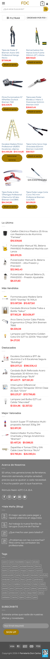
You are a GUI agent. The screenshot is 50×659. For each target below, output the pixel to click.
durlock (34, 575)
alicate (35, 562)
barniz (38, 566)
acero (4, 562)
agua (28, 562)
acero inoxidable (17, 562)
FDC (25, 3)
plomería (42, 588)
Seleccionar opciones (12, 158)
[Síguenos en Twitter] (14, 497)
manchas (26, 584)
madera (16, 584)
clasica (31, 571)
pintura (19, 588)
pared (5, 588)
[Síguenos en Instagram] (9, 497)
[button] (3, 3)
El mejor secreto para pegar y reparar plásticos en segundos (25, 516)
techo (14, 597)
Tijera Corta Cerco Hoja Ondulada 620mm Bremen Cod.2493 (36, 146)
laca (4, 584)
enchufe (43, 575)
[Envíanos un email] (19, 497)
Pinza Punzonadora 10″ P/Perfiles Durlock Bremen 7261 (12, 99)
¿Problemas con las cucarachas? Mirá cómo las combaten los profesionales (27, 543)
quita (23, 593)
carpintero (13, 571)
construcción (7, 575)
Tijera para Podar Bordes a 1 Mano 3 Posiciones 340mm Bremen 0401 (35, 101)
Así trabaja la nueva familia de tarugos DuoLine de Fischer (25, 525)
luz (9, 584)
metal (42, 584)
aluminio (6, 566)
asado (15, 566)
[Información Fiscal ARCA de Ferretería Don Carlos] (45, 653)
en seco (15, 579)
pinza (26, 588)
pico (11, 588)
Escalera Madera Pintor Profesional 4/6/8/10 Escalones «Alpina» (12, 146)
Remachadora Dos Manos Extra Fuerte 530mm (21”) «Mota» (35, 52)
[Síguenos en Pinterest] (24, 497)
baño (4, 571)
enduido (6, 579)
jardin (29, 579)
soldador (6, 597)
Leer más (31, 207)
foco (22, 579)
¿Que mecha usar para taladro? (26, 532)
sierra (41, 593)
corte (18, 575)
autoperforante (26, 566)
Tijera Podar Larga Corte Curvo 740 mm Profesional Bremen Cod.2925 (37, 196)
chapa (23, 571)
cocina (39, 571)
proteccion (13, 593)
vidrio (28, 597)
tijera (21, 597)
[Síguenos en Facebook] (4, 497)
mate (35, 584)
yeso (35, 597)
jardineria (38, 579)
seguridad (32, 593)
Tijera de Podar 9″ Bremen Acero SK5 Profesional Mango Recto (10, 54)
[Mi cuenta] (47, 3)
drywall (26, 575)
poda (4, 593)
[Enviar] (46, 9)
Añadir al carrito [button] (10, 65)
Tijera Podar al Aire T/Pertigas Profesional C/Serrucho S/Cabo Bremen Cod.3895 (12, 196)
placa (34, 588)
